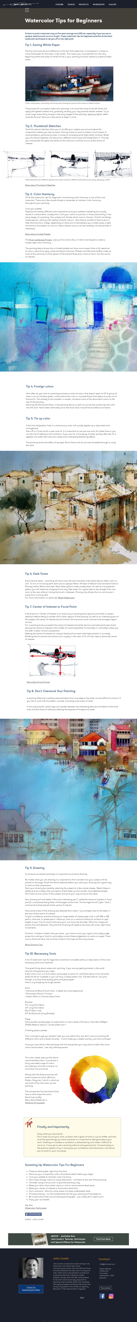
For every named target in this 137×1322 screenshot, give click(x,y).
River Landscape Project (40, 239)
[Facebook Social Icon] (102, 1296)
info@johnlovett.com (107, 1264)
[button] (27, 10)
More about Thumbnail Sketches (40, 185)
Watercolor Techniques (35, 1208)
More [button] (82, 1297)
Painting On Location (35, 1102)
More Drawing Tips (34, 944)
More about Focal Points (38, 682)
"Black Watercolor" (66, 597)
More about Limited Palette (37, 234)
